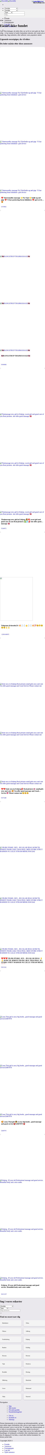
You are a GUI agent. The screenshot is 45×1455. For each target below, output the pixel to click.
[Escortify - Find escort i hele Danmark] (8, 1)
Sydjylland (40, 1)
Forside (7, 18)
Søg (10, 1406)
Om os (11, 1416)
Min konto (12, 1408)
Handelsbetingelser (15, 1412)
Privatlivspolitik (14, 1410)
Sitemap (11, 1419)
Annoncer (7, 20)
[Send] (5, 17)
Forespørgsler (9, 22)
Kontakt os (12, 1418)
